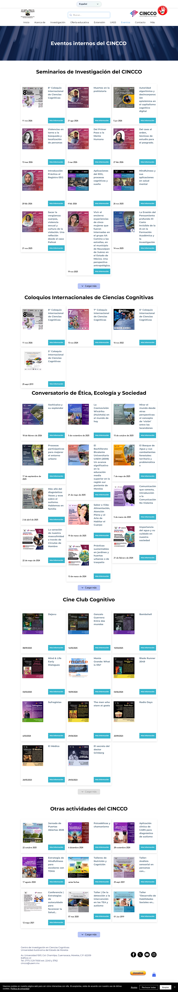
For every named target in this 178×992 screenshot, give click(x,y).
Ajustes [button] (134, 987)
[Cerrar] (174, 987)
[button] (56, 162)
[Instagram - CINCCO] (154, 954)
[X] (140, 954)
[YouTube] (147, 954)
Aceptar (165, 987)
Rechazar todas (149, 987)
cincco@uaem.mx (30, 963)
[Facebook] (133, 954)
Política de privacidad (20, 988)
